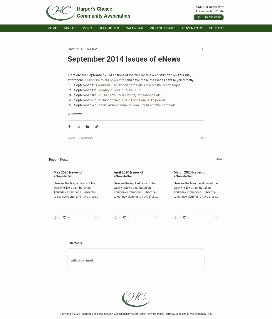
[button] (69, 28)
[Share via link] (96, 126)
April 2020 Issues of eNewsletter (128, 174)
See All (219, 158)
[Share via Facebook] (69, 126)
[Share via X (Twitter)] (78, 126)
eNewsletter (75, 113)
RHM (209, 313)
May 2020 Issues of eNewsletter (68, 174)
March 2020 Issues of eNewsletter (190, 174)
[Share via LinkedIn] (87, 126)
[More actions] (202, 49)
